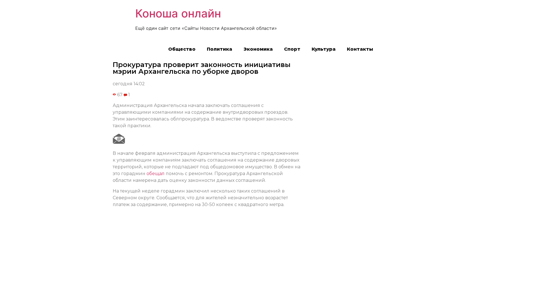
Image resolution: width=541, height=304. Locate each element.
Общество (182, 49)
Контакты (360, 49)
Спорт (292, 49)
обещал (156, 173)
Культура (324, 49)
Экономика (258, 49)
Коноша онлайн (178, 13)
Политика (219, 49)
